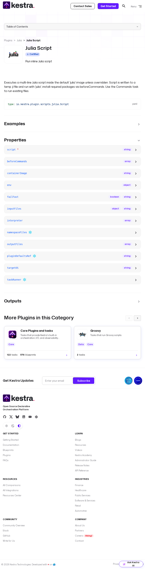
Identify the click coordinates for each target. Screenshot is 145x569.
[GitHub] (4, 416)
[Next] (137, 318)
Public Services (82, 495)
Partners (79, 530)
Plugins (8, 40)
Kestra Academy (83, 455)
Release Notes (82, 465)
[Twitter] (11, 416)
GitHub (6, 535)
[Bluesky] (17, 416)
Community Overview (14, 525)
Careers (83, 535)
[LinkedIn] (23, 416)
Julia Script (33, 40)
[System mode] (19, 426)
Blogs (78, 439)
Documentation (11, 444)
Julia (19, 40)
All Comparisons (12, 485)
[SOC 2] (128, 381)
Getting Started (11, 439)
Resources (80, 444)
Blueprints (8, 450)
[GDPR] (138, 381)
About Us (80, 525)
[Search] (124, 6)
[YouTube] (30, 416)
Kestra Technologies (20, 564)
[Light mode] (6, 426)
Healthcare (80, 490)
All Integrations (11, 490)
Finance (79, 485)
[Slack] (36, 416)
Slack (6, 530)
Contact (79, 540)
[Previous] (128, 318)
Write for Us (9, 540)
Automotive (81, 510)
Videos (78, 450)
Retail (78, 505)
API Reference (82, 470)
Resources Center (12, 495)
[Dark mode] (13, 426)
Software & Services (85, 500)
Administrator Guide (85, 460)
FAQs (5, 460)
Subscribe (83, 380)
